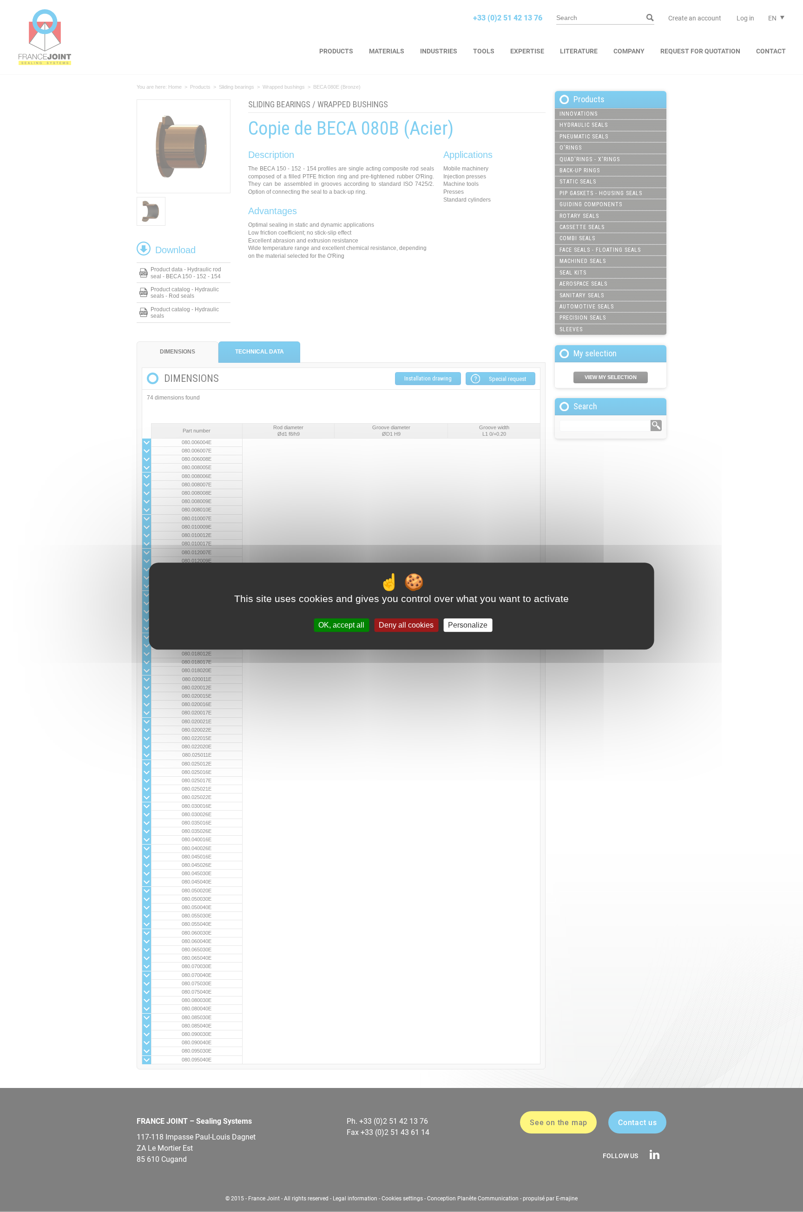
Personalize (467, 625)
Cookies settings (402, 1198)
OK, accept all (341, 625)
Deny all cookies (406, 625)
